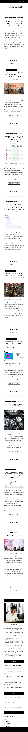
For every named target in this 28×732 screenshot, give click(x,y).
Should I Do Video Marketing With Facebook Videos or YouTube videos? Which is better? (14, 207)
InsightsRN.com (7, 726)
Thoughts (19, 17)
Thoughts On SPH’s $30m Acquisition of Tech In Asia (14, 23)
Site (12, 532)
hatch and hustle (9, 702)
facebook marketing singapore (12, 697)
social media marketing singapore (13, 707)
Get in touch (8, 645)
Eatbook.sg (6, 718)
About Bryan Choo (14, 535)
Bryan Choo (14, 6)
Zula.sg (5, 719)
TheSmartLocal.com (8, 716)
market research (9, 704)
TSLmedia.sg (7, 723)
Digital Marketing (10, 17)
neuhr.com (6, 724)
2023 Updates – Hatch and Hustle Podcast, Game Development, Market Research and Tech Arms (14, 76)
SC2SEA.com (7, 728)
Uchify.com (6, 721)
